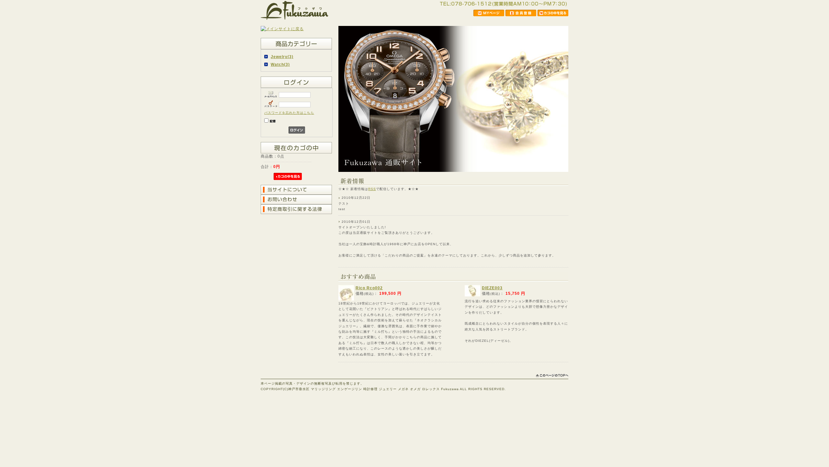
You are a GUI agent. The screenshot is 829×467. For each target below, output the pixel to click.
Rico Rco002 (369, 288)
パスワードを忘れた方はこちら (289, 112)
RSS (372, 189)
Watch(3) (280, 64)
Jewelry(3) (282, 56)
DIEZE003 (492, 288)
